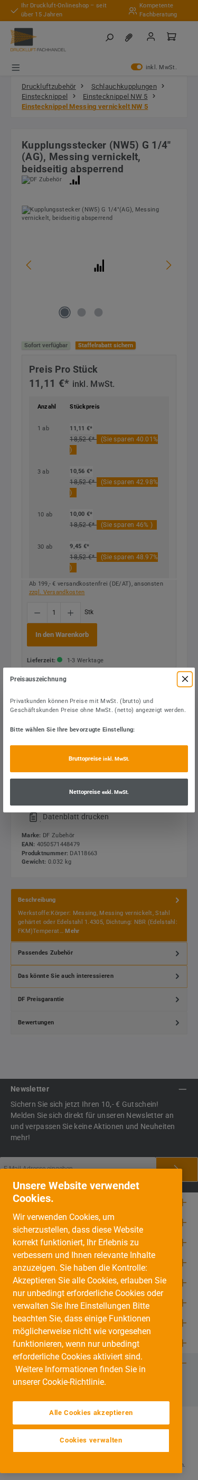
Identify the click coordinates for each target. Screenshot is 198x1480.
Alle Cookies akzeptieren (91, 1413)
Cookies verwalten (91, 1440)
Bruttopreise (99, 758)
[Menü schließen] (184, 679)
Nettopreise (99, 792)
